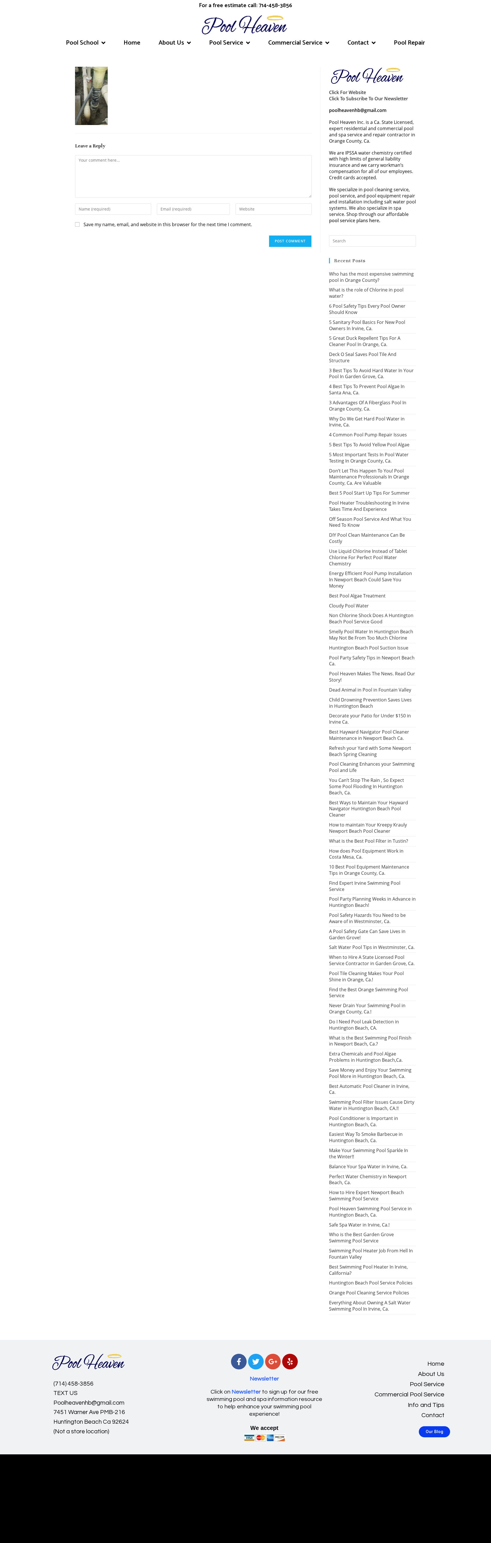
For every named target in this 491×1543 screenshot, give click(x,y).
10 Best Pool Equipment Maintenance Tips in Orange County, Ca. (369, 870)
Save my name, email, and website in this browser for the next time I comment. (168, 224)
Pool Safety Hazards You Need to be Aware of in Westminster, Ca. (367, 918)
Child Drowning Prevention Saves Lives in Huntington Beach (370, 703)
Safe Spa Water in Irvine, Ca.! (359, 1225)
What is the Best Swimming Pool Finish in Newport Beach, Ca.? (370, 1041)
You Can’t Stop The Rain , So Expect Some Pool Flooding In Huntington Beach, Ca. (366, 786)
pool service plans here (354, 220)
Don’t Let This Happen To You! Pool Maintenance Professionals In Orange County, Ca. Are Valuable (369, 477)
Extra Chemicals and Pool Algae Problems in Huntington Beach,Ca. (366, 1057)
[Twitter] (256, 1361)
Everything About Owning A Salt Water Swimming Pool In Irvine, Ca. (370, 1306)
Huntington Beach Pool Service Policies (371, 1283)
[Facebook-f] (239, 1361)
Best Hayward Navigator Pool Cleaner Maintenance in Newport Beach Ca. (369, 735)
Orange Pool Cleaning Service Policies (369, 1293)
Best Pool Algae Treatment (357, 596)
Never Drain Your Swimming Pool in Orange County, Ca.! (367, 1008)
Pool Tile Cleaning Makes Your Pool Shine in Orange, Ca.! (366, 976)
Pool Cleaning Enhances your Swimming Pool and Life (372, 767)
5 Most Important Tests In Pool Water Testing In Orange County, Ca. (369, 457)
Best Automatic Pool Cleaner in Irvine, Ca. (369, 1089)
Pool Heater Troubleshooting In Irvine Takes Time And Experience (369, 506)
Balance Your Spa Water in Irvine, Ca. (368, 1166)
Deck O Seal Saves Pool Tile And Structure (362, 357)
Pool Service (226, 43)
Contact (358, 43)
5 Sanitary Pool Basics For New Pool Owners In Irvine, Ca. (367, 325)
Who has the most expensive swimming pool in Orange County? (371, 277)
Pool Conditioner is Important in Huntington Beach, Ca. (363, 1121)
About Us (171, 43)
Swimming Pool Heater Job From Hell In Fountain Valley (371, 1254)
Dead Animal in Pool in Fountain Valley (370, 690)
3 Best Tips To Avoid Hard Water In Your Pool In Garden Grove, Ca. (371, 373)
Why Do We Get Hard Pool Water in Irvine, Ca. (367, 422)
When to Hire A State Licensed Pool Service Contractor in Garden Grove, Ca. (372, 960)
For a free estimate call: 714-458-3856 (245, 5)
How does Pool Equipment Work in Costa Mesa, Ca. (366, 854)
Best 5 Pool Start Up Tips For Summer (369, 493)
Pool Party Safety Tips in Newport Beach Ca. (372, 661)
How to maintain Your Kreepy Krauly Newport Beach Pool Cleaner (368, 828)
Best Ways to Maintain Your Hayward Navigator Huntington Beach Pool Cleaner (368, 808)
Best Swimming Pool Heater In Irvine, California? (368, 1270)
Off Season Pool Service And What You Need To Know (370, 522)
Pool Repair (409, 43)
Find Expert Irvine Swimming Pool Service (364, 886)
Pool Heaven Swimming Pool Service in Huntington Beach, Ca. (370, 1211)
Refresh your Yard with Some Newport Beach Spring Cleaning (370, 751)
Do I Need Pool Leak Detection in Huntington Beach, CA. (364, 1025)
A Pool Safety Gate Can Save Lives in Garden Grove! (367, 934)
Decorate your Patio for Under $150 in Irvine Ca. (370, 719)
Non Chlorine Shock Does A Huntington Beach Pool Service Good (371, 618)
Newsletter (264, 1379)
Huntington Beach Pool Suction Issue (368, 648)
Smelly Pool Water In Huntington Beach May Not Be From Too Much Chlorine (371, 634)
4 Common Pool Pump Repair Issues (368, 435)
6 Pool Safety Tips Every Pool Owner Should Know (367, 309)
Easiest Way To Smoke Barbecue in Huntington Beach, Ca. (366, 1137)
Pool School (82, 43)
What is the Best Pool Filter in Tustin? (368, 841)
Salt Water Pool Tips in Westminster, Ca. (372, 947)
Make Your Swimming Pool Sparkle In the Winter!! (368, 1153)
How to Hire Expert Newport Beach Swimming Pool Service (366, 1195)
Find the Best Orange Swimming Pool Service (368, 992)
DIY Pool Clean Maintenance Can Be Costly (367, 538)
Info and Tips (426, 1405)
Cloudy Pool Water (349, 606)
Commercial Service (295, 43)
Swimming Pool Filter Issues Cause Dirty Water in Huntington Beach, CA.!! (371, 1105)
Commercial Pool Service (409, 1394)
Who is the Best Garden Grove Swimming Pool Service (361, 1237)
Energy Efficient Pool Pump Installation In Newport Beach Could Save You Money (370, 579)
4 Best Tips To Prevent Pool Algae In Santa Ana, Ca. (367, 389)
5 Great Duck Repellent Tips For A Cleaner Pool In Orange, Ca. (364, 341)
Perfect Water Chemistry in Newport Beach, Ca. (368, 1179)
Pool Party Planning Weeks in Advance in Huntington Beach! (372, 902)
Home (132, 43)
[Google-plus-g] (273, 1361)
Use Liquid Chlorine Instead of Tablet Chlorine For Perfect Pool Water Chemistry (368, 557)
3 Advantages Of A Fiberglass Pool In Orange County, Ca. (367, 405)
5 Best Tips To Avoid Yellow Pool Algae (369, 445)
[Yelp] (290, 1361)
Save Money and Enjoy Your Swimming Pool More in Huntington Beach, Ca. (370, 1073)
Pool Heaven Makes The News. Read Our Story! (372, 676)
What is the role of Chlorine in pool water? (366, 293)
